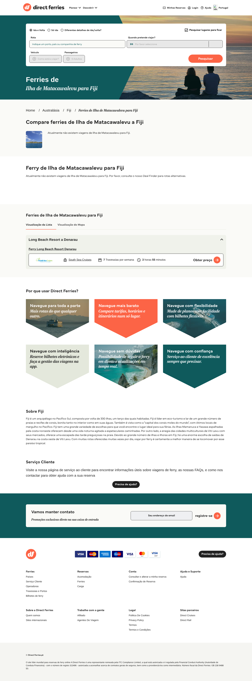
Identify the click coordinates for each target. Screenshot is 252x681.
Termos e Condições (140, 629)
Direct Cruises (187, 615)
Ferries (81, 581)
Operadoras (32, 586)
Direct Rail (185, 620)
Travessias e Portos (36, 591)
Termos (133, 625)
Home (30, 110)
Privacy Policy (136, 620)
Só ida (54, 30)
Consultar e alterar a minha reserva (147, 576)
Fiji (69, 110)
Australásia (50, 110)
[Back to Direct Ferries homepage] (43, 7)
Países (29, 576)
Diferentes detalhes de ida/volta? (82, 30)
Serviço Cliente (34, 581)
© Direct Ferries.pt (34, 655)
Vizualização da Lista (39, 224)
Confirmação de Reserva (142, 581)
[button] (126, 240)
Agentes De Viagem (88, 620)
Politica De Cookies (139, 615)
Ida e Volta (39, 30)
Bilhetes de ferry (34, 595)
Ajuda (183, 576)
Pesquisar (205, 58)
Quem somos (33, 615)
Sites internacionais (36, 620)
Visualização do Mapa (71, 224)
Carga (80, 586)
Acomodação (84, 576)
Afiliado (81, 615)
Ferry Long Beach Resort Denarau (52, 249)
